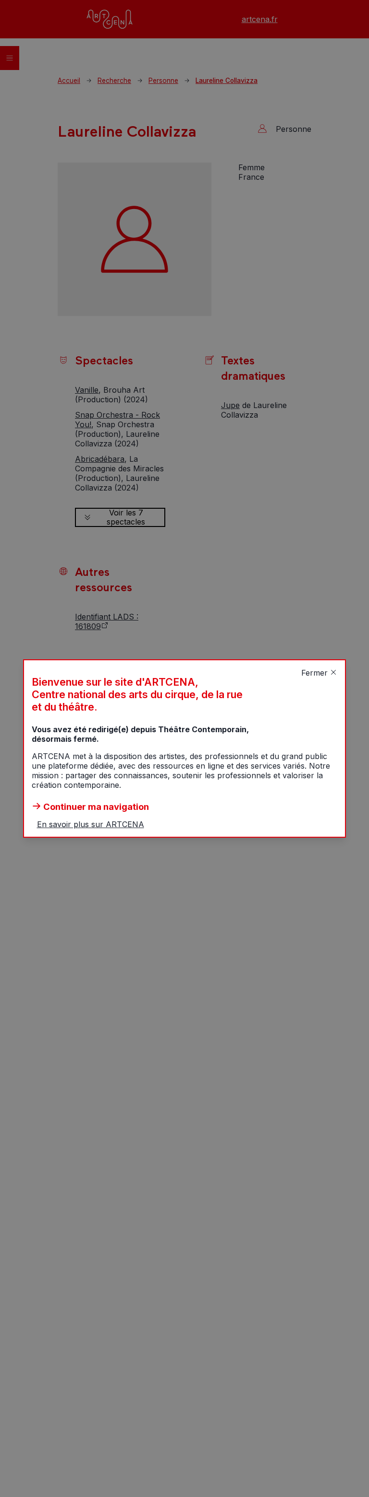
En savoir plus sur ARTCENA (90, 824)
